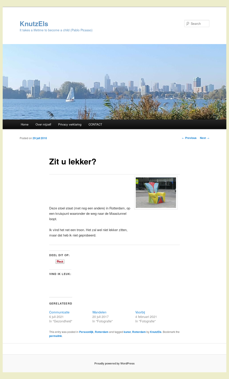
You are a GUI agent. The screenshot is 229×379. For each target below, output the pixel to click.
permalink (55, 336)
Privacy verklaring (69, 124)
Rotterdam (101, 332)
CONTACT (95, 124)
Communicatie (59, 312)
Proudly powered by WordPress (114, 363)
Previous (189, 138)
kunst (127, 332)
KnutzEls (34, 23)
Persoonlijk (86, 332)
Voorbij (140, 312)
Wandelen (99, 312)
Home (24, 124)
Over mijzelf (43, 124)
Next (204, 138)
